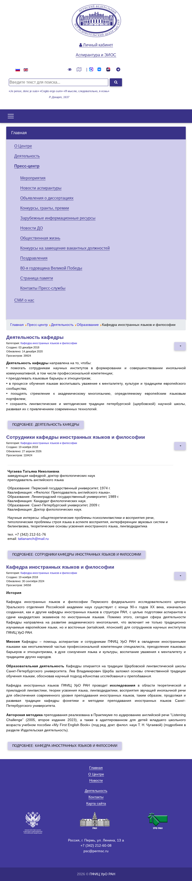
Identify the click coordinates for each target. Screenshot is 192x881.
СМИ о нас (24, 300)
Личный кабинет (97, 45)
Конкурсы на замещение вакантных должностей (65, 248)
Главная (19, 133)
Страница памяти (36, 278)
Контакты (96, 797)
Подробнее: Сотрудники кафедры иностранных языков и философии (76, 554)
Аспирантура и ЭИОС (96, 55)
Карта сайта (96, 803)
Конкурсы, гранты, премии (44, 208)
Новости (96, 780)
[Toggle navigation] (11, 116)
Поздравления (34, 258)
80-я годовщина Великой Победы (51, 268)
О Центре (23, 146)
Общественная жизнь (40, 238)
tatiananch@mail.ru (33, 539)
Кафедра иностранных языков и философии (48, 343)
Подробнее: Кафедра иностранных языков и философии (64, 746)
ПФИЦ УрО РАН (102, 874)
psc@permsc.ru (96, 851)
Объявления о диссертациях (47, 198)
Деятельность (27, 156)
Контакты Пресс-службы (43, 288)
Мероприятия (33, 178)
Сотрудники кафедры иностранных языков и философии (75, 437)
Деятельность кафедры (35, 337)
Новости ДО (31, 228)
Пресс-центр (27, 166)
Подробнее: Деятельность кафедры (45, 424)
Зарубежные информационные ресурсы (58, 218)
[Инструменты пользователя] (180, 346)
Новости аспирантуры (41, 188)
